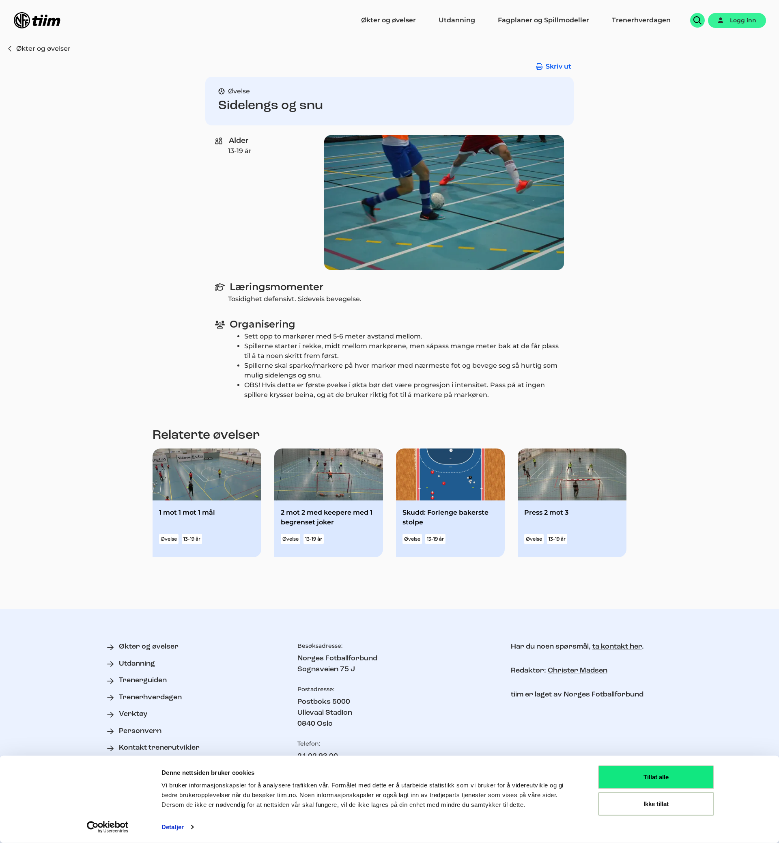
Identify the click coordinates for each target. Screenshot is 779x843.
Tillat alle (656, 777)
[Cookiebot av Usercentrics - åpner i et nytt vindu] (107, 827)
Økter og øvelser (43, 48)
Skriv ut (558, 66)
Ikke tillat (656, 803)
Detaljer (172, 827)
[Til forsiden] (37, 20)
